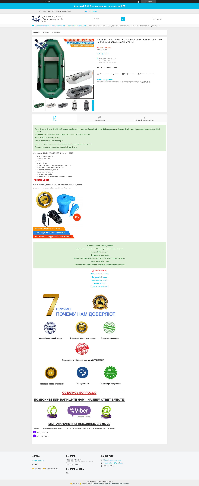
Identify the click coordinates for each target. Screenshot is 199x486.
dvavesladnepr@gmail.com (113, 463)
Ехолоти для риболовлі (99, 286)
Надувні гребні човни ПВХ (76, 26)
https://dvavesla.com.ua (112, 460)
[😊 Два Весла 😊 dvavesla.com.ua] (36, 19)
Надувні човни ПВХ (58, 26)
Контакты (56, 32)
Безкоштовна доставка (108, 67)
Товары (46, 32)
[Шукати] (123, 19)
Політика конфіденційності (120, 484)
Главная (36, 32)
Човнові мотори (99, 283)
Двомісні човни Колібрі (99, 274)
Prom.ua (110, 482)
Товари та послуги (42, 26)
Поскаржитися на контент (101, 484)
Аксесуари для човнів (99, 280)
